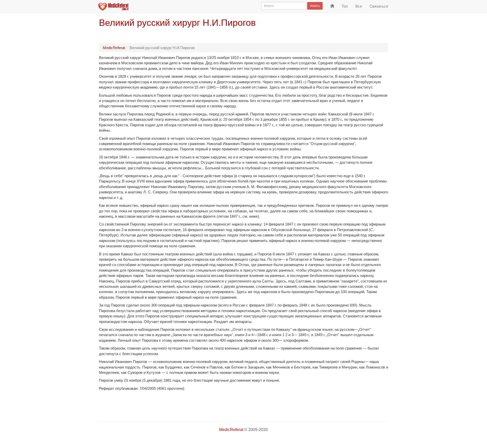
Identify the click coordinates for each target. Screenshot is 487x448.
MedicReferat (114, 48)
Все (358, 6)
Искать (315, 6)
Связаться (379, 6)
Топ (345, 6)
